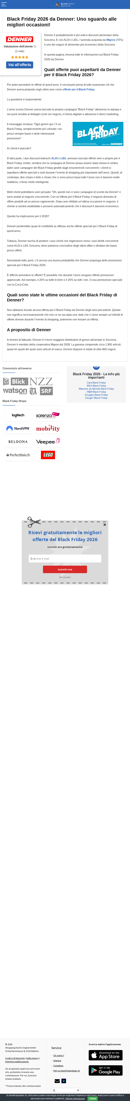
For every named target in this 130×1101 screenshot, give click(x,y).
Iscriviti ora (65, 569)
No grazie (64, 577)
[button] (65, 536)
